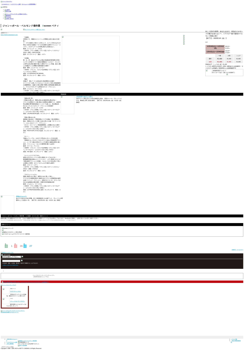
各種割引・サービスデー (237, 249)
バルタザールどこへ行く (84, 96)
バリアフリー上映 (16, 4)
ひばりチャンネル (15, 291)
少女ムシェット (21, 196)
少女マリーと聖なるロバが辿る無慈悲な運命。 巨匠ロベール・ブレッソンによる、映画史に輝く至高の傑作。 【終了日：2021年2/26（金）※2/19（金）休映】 (99, 100)
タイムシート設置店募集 (28, 4)
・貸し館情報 (9, 343)
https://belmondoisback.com (9, 35)
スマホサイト (5, 4)
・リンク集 (234, 339)
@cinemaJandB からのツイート (10, 312)
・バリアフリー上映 (11, 342)
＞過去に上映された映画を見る (10, 265)
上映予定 (6, 246)
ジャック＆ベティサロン (17, 301)
